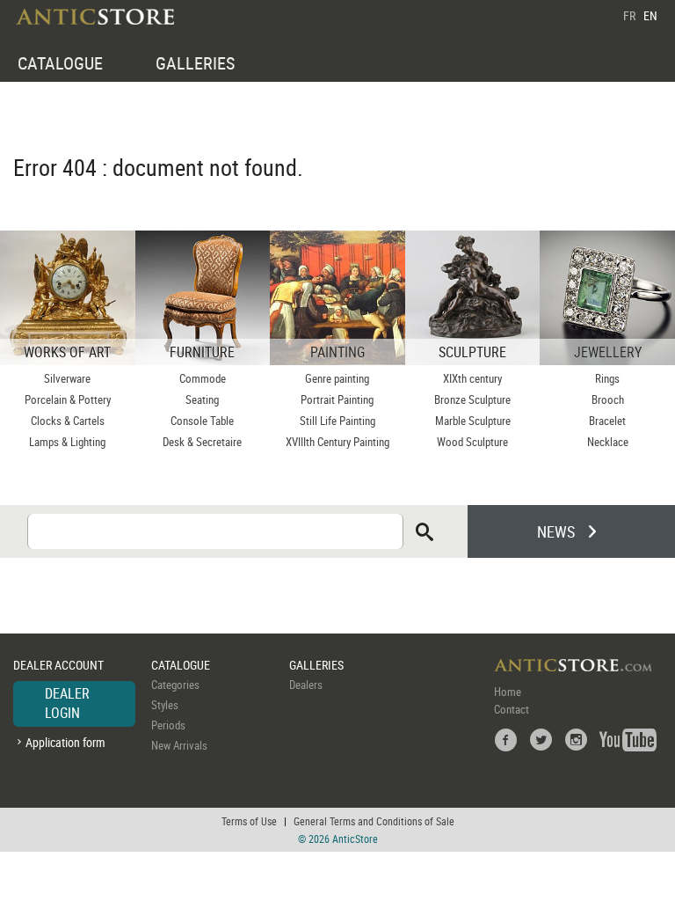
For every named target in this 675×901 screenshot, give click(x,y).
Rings (607, 378)
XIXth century (472, 378)
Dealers (306, 684)
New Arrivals (179, 745)
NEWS (556, 531)
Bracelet (607, 421)
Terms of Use (249, 821)
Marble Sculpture (473, 421)
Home (507, 692)
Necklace (607, 442)
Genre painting (337, 378)
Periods (168, 725)
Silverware (67, 378)
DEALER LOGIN (67, 703)
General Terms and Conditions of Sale (374, 821)
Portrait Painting (337, 399)
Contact (511, 709)
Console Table (202, 421)
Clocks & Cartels (68, 421)
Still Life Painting (337, 421)
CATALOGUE (60, 63)
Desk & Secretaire (202, 442)
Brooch (608, 399)
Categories (175, 684)
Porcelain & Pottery (68, 399)
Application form (65, 742)
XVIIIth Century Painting (337, 442)
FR (629, 15)
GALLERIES (195, 63)
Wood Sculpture (472, 442)
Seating (202, 399)
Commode (202, 378)
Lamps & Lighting (67, 442)
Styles (164, 705)
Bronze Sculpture (472, 399)
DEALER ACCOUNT (58, 664)
